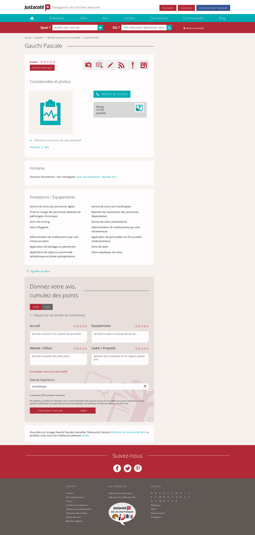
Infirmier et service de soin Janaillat (63, 37)
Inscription (168, 8)
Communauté (193, 18)
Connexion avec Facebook (213, 8)
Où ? (116, 27)
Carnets (129, 18)
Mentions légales (74, 521)
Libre (47, 307)
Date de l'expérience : (42, 379)
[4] (83, 326)
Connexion (186, 8)
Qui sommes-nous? (75, 497)
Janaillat (39, 37)
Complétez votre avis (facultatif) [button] (48, 371)
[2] (77, 326)
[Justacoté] (32, 18)
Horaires (35, 147)
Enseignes (156, 517)
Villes (83, 18)
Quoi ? (45, 27)
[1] (74, 326)
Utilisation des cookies (76, 513)
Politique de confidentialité (78, 509)
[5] (85, 326)
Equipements (101, 326)
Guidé (36, 307)
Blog (222, 18)
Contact (69, 493)
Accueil (28, 37)
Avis (105, 18)
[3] (80, 326)
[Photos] (50, 112)
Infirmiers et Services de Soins (128, 432)
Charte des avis (73, 517)
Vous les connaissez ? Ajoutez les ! (96, 176)
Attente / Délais (41, 348)
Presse (69, 501)
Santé (85, 435)
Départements (158, 513)
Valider (83, 410)
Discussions (159, 18)
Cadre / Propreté (103, 348)
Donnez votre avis (42, 67)
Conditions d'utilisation (77, 505)
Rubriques (56, 18)
